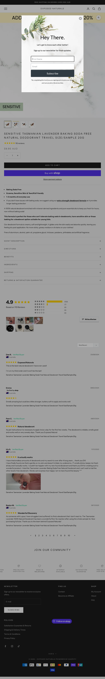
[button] (80, 18)
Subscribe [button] (52, 73)
